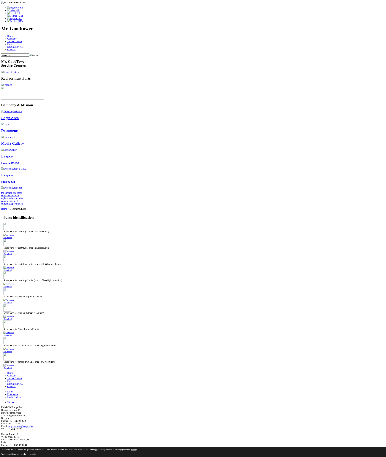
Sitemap (11, 402)
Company (12, 38)
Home (10, 36)
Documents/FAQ (15, 47)
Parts (9, 44)
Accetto (33, 454)
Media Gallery (14, 397)
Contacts (11, 49)
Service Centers (14, 41)
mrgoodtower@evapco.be (20, 426)
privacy (133, 450)
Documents (12, 394)
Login (10, 391)
